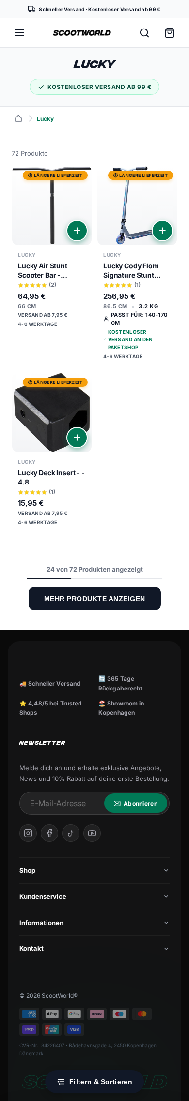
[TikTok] (70, 833)
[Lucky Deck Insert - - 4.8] (52, 453)
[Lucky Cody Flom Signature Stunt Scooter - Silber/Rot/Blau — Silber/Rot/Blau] (137, 266)
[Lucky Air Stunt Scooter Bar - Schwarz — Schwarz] (52, 250)
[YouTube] (92, 833)
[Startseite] (18, 118)
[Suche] (144, 32)
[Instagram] (28, 833)
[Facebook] (49, 833)
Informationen (41, 922)
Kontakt (31, 948)
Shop (27, 870)
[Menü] (19, 32)
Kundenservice (42, 896)
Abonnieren (141, 803)
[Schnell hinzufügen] (77, 230)
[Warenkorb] (169, 32)
